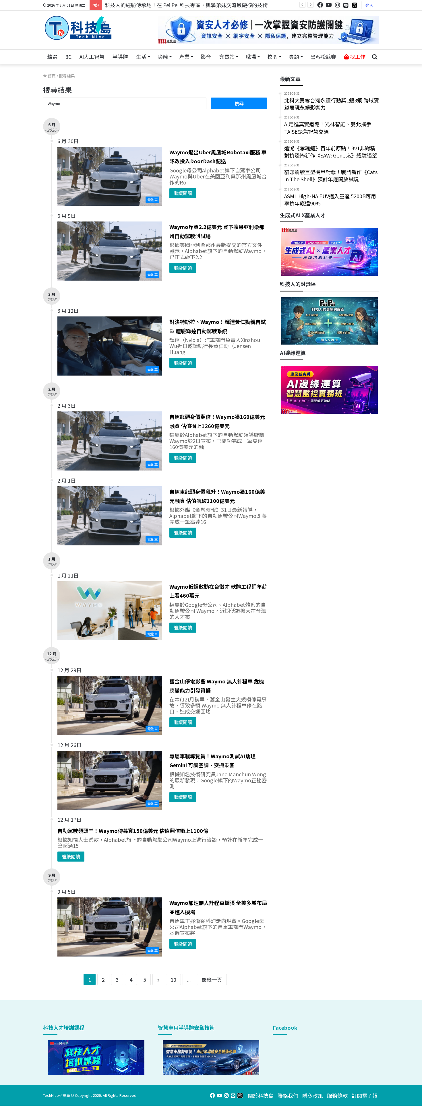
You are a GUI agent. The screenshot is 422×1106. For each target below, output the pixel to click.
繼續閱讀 (183, 193)
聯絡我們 (288, 1095)
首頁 (51, 76)
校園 (272, 56)
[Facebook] (320, 5)
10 (173, 979)
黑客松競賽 (323, 56)
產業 (184, 56)
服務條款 (337, 1095)
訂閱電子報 (365, 1095)
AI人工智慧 (92, 56)
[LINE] (346, 5)
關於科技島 (261, 1095)
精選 (52, 56)
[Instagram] (337, 5)
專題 (294, 56)
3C (68, 56)
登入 (369, 5)
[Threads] (354, 5)
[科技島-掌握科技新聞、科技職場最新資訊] (78, 27)
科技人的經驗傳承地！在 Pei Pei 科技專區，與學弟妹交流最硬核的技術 (186, 5)
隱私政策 (312, 1095)
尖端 (163, 56)
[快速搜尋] (374, 57)
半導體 (120, 56)
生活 (141, 56)
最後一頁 (212, 979)
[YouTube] (328, 5)
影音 (206, 56)
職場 (251, 56)
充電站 (227, 56)
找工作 (357, 56)
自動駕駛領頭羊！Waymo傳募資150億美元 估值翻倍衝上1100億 (132, 830)
